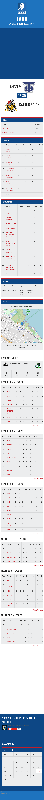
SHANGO (10, 400)
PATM (9, 553)
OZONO (10, 404)
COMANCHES (11, 557)
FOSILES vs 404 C (16, 363)
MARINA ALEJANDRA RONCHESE (10, 234)
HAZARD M (11, 642)
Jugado (25, 145)
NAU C (9, 515)
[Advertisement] (22, 55)
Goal (38, 145)
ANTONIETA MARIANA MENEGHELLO (11, 258)
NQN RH (9, 595)
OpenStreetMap (35, 342)
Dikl (8, 506)
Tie (27, 387)
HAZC (9, 530)
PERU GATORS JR (10, 411)
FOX (8, 422)
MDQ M (9, 591)
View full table (38, 426)
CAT (8, 396)
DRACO (9, 474)
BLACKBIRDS (11, 633)
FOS (8, 493)
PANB (9, 462)
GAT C (9, 510)
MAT (8, 637)
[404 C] (38, 365)
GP (16, 387)
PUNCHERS (11, 561)
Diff (41, 489)
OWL (8, 519)
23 (39, 771)
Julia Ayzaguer (10, 228)
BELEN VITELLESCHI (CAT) (10, 243)
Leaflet (26, 342)
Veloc (8, 441)
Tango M (5, 129)
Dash (8, 502)
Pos (3, 387)
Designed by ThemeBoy (8, 793)
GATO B (9, 445)
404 (8, 453)
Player (8, 145)
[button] (22, 323)
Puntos (18, 145)
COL (8, 548)
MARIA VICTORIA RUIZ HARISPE (11, 267)
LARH (22, 19)
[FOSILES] (6, 364)
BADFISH (10, 580)
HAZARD (10, 470)
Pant (8, 392)
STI (8, 625)
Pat (8, 466)
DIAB (8, 417)
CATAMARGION (8, 133)
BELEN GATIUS (11, 224)
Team (9, 387)
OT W (32, 387)
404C (8, 498)
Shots (32, 145)
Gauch (9, 449)
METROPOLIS (12, 457)
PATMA (9, 599)
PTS (37, 387)
